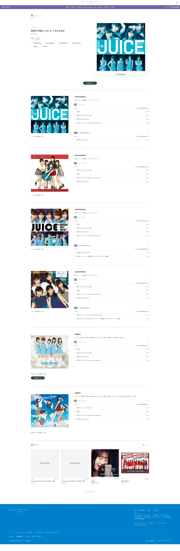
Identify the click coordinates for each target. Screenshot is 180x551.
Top (135, 510)
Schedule (73, 7)
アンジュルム (148, 515)
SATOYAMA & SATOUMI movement (15, 540)
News (67, 7)
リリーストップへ (90, 491)
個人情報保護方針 (19, 536)
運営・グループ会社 (36, 536)
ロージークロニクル (156, 517)
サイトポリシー (28, 536)
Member (106, 7)
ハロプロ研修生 (167, 517)
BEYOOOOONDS (138, 517)
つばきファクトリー (164, 515)
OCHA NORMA (147, 517)
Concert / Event (87, 7)
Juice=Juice (155, 515)
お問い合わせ (11, 536)
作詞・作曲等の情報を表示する (142, 108)
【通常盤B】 (45, 46)
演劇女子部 (27, 540)
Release (100, 7)
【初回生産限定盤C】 (63, 43)
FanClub (112, 7)
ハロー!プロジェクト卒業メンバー (141, 525)
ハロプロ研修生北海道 (139, 518)
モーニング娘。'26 (138, 515)
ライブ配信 (29, 532)
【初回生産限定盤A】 (121, 74)
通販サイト (152, 523)
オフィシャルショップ (19, 532)
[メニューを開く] (177, 2)
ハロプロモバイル (38, 532)
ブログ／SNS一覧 (162, 523)
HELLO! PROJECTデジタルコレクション (52, 532)
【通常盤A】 (35, 46)
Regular (79, 7)
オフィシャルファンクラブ (140, 523)
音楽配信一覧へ (90, 83)
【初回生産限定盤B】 (50, 43)
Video (95, 7)
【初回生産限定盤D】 (76, 43)
